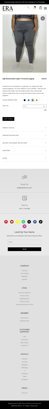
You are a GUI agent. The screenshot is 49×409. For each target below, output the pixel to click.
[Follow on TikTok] (40, 221)
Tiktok (24, 376)
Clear (45, 110)
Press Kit (24, 393)
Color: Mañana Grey (10, 100)
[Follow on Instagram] (24, 226)
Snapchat (25, 365)
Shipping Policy (24, 299)
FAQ (24, 337)
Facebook (25, 374)
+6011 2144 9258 (24, 209)
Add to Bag (8, 119)
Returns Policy (24, 301)
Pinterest (24, 359)
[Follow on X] (29, 221)
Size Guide (24, 340)
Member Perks (24, 321)
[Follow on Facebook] (35, 221)
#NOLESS (24, 276)
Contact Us (24, 345)
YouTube (24, 362)
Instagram (24, 379)
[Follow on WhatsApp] (23, 221)
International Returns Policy (24, 304)
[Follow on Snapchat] (17, 221)
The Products (24, 273)
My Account (24, 318)
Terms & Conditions (24, 293)
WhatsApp (24, 368)
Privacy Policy (24, 296)
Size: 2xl (6, 106)
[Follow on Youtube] (12, 221)
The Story (24, 271)
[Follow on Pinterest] (6, 221)
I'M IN (24, 249)
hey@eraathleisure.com (24, 188)
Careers (24, 279)
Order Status (25, 343)
